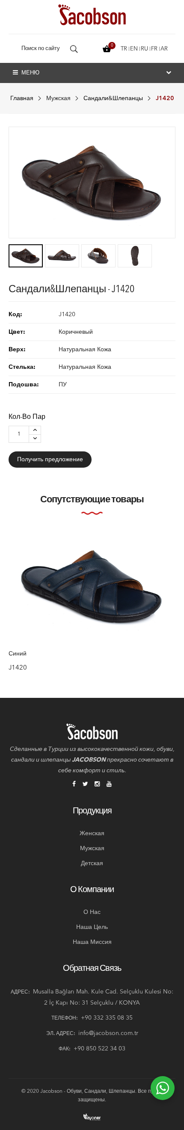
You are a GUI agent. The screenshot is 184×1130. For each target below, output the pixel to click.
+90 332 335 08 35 (107, 1018)
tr (124, 49)
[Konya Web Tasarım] (92, 1117)
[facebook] (74, 784)
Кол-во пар (27, 417)
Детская (92, 863)
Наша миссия (92, 942)
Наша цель (92, 927)
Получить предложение (50, 460)
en (134, 49)
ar (164, 49)
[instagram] (97, 784)
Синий (18, 654)
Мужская (58, 98)
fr (154, 49)
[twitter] (85, 784)
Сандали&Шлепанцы (113, 98)
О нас (92, 912)
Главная (21, 98)
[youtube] (109, 784)
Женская (92, 833)
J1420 (18, 667)
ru (144, 49)
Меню (29, 73)
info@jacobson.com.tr (108, 1033)
